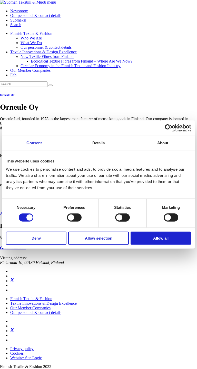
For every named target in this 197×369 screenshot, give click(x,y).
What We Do (31, 42)
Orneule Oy (7, 94)
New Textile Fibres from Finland (47, 56)
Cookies (17, 353)
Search (15, 25)
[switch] (74, 217)
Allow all (161, 238)
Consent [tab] (34, 143)
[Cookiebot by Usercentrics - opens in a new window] (168, 128)
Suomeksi (18, 20)
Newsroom (19, 11)
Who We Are (31, 38)
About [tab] (163, 143)
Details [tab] (98, 143)
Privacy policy (22, 348)
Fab (13, 75)
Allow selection (98, 238)
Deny (36, 238)
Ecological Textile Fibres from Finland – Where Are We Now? (81, 61)
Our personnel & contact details (35, 15)
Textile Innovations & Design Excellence (43, 52)
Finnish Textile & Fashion (31, 33)
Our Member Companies (30, 70)
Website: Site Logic (26, 358)
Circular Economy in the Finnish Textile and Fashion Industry (71, 66)
